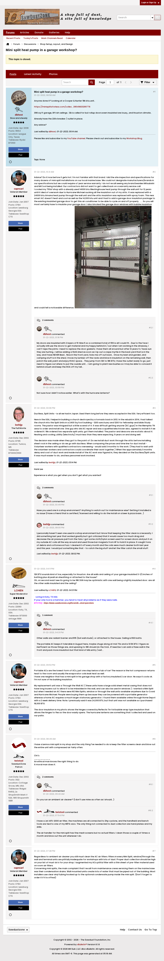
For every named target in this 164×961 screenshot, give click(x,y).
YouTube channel (76, 138)
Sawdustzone (16, 929)
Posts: (11, 131)
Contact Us (135, 929)
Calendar (71, 38)
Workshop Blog (134, 138)
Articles (24, 32)
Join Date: (13, 128)
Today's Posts (30, 38)
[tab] (13, 74)
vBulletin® (82, 944)
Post (20, 155)
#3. (151, 495)
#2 (154, 171)
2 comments (48, 320)
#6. (151, 784)
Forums (10, 32)
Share (20, 149)
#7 (154, 851)
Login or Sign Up (148, 2)
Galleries (54, 32)
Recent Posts (13, 38)
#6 (154, 739)
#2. (151, 327)
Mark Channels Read (52, 38)
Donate (39, 32)
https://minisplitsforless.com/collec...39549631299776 (62, 106)
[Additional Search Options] (152, 17)
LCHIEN (52, 590)
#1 (154, 91)
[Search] (157, 17)
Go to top (150, 929)
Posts (13, 74)
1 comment (47, 615)
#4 (154, 568)
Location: (13, 134)
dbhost (52, 131)
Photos (53, 74)
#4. (150, 622)
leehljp (52, 462)
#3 (154, 408)
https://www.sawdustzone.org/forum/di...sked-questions (69, 603)
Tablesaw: (13, 139)
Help (67, 32)
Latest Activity (32, 74)
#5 (154, 665)
